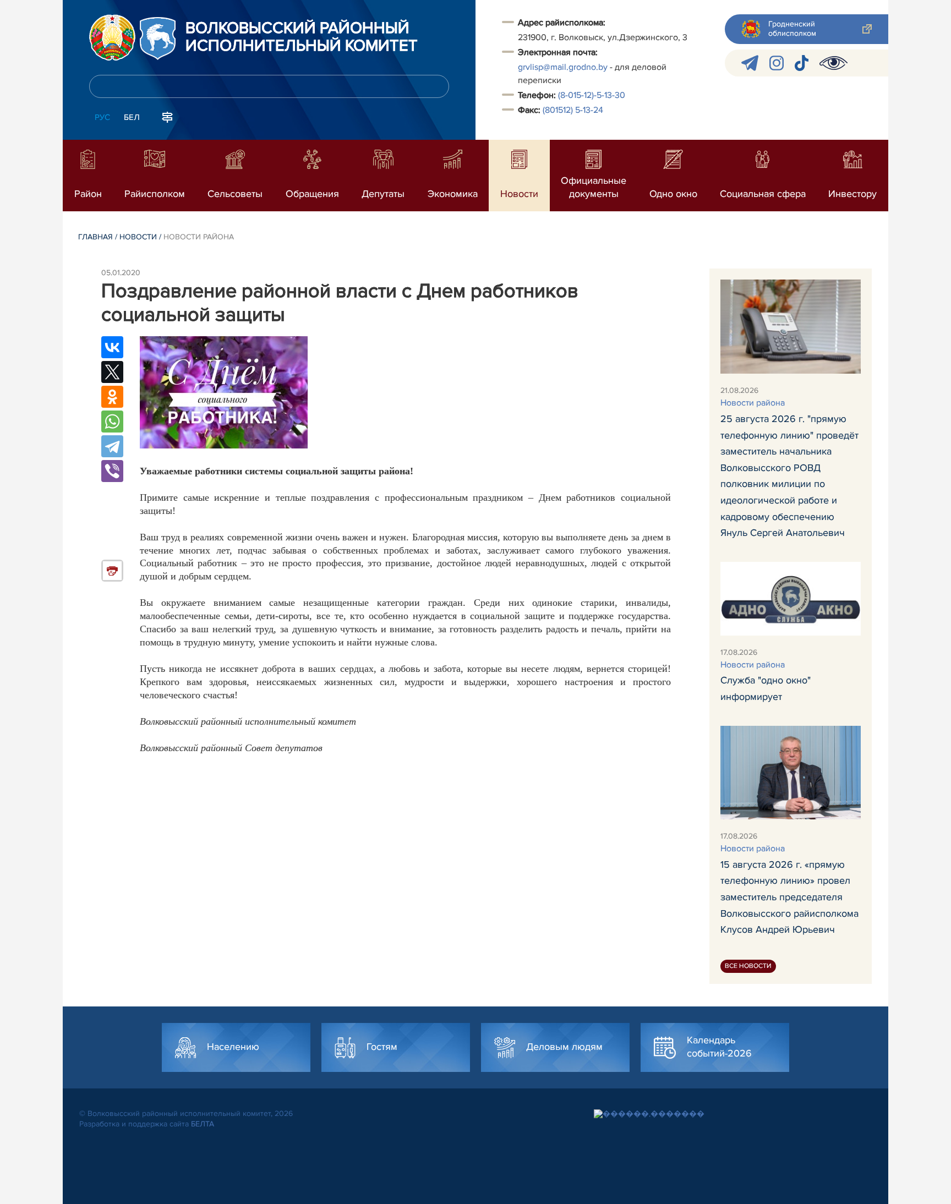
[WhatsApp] (112, 422)
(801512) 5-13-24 (573, 110)
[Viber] (112, 471)
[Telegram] (112, 446)
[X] (112, 372)
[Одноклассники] (112, 397)
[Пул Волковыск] (749, 63)
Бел (132, 117)
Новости (138, 237)
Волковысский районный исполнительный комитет (301, 37)
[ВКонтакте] (112, 347)
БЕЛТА (202, 1124)
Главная (95, 237)
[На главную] (112, 37)
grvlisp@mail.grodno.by (563, 67)
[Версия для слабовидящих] (833, 63)
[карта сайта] (167, 116)
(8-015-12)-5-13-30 (591, 95)
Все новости (748, 966)
